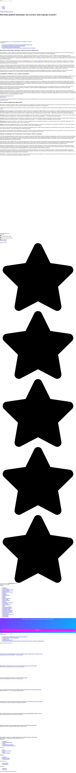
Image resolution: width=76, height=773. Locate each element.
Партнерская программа (7, 742)
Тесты (3, 8)
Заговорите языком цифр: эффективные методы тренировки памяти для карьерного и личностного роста (21, 653)
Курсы (3, 7)
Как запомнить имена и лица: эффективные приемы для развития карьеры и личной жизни (18, 737)
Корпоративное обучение (7, 591)
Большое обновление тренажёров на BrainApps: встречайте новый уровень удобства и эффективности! (23, 640)
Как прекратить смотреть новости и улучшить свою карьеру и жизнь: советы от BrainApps (18, 665)
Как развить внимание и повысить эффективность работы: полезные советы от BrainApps (18, 725)
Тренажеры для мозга (6, 750)
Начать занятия (3, 96)
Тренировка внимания (6, 606)
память (12, 50)
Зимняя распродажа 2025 (7, 639)
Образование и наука (6, 598)
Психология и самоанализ (7, 602)
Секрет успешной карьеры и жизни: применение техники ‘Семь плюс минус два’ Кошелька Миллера (20, 689)
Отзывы (4, 743)
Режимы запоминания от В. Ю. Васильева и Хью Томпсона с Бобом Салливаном (18, 47)
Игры (3, 6)
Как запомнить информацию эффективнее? (11, 46)
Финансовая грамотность (7, 612)
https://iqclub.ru (5, 763)
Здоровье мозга (5, 588)
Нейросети (4, 594)
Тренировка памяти (6, 609)
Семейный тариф (5, 759)
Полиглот (4, 601)
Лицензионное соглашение (7, 744)
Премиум (4, 756)
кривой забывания (43, 87)
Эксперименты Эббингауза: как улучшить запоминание (13, 45)
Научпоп (4, 593)
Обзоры (4, 597)
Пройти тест (38, 629)
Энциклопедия (5, 615)
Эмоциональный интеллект (8, 614)
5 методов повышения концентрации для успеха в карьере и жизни (13, 677)
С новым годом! (5, 638)
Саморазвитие (5, 603)
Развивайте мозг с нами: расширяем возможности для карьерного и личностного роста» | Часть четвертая (21, 701)
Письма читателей (6, 600)
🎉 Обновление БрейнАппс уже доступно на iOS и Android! (14, 636)
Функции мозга (5, 613)
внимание (11, 110)
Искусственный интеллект (7, 589)
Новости (4, 596)
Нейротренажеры (5, 595)
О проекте (4, 741)
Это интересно (5, 616)
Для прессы (4, 769)
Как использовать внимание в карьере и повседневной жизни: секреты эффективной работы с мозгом (21, 713)
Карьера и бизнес (5, 590)
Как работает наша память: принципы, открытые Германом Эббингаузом (17, 44)
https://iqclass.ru (5, 764)
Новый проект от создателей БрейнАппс (10, 637)
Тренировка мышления (7, 608)
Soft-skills (4, 587)
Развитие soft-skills (6, 752)
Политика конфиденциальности (8, 745)
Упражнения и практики (7, 611)
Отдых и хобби (5, 599)
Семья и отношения (6, 604)
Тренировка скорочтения (7, 610)
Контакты (4, 768)
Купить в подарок (6, 758)
